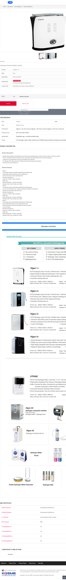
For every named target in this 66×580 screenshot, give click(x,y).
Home (4, 6)
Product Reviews (24, 113)
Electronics (10, 6)
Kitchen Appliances (28, 6)
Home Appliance (18, 6)
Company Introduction (24, 111)
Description (24, 109)
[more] (23, 549)
